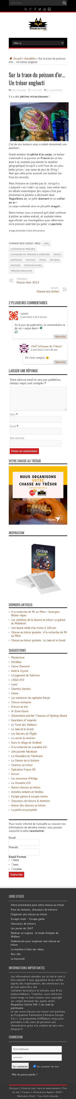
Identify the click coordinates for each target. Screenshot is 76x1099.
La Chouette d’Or (21, 783)
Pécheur (54, 259)
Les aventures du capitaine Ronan (30, 697)
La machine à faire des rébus (27, 949)
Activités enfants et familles (27, 792)
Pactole (30, 259)
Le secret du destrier (23, 738)
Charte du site (28, 1088)
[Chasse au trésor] (38, 28)
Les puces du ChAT (22, 928)
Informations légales (43, 1092)
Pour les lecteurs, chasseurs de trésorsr (34, 909)
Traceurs (25, 1092)
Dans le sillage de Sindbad (26, 742)
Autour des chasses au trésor (28, 805)
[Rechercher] (64, 3)
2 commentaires (54, 90)
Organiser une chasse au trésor (29, 914)
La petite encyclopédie (24, 810)
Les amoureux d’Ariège (24, 778)
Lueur (14, 684)
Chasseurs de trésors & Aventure (30, 254)
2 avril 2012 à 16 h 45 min (44, 349)
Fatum (15, 693)
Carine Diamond (20, 666)
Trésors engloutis (21, 270)
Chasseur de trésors (23, 249)
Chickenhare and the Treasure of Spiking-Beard (39, 715)
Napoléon (16, 259)
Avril (46, 243)
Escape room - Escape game (28, 919)
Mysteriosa (17, 657)
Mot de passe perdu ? (24, 1074)
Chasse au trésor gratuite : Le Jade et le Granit (38, 640)
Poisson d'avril (33, 265)
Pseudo (13, 847)
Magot (57, 254)
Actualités (30, 58)
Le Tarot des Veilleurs (24, 724)
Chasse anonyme (21, 702)
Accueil (17, 58)
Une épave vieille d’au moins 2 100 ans (33, 628)
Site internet (17, 438)
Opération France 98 (23, 769)
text (16, 864)
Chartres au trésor (22, 765)
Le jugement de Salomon (25, 675)
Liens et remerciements (48, 1088)
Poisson (15, 265)
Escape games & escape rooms (29, 796)
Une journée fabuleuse (24, 751)
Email (13, 426)
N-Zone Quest (19, 711)
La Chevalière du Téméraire (27, 756)
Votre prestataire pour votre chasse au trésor (37, 905)
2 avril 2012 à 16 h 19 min (33, 317)
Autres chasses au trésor (26, 787)
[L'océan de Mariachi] (38, 595)
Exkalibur (16, 662)
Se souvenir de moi (47, 1066)
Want (32, 1096)
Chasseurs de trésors (23, 923)
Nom (12, 414)
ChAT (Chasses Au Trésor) (46, 346)
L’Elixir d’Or (17, 680)
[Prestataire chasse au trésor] (38, 523)
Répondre (60, 336)
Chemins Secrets (21, 689)
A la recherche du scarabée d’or (29, 747)
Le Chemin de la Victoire (25, 760)
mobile (18, 869)
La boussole (18, 958)
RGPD (59, 1092)
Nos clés (16, 954)
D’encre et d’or (19, 706)
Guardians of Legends (23, 720)
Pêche (42, 259)
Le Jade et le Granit (22, 729)
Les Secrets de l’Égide (24, 733)
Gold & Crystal (19, 671)
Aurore (15, 774)
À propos (14, 1088)
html (16, 860)
